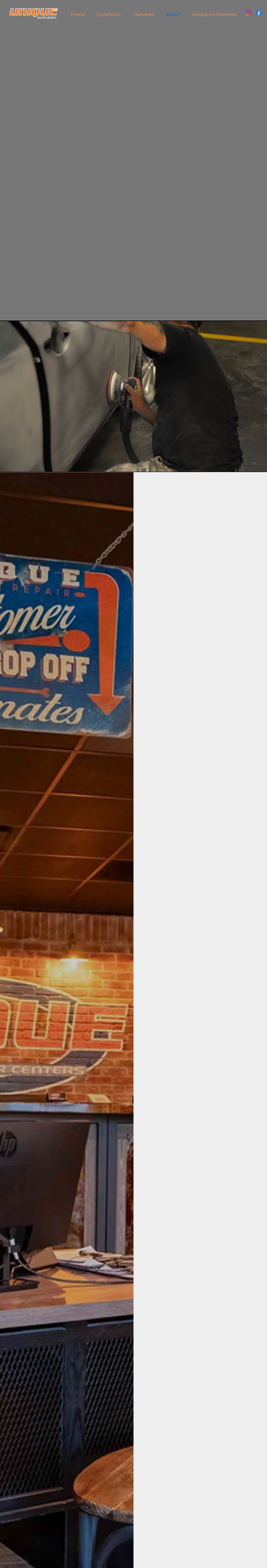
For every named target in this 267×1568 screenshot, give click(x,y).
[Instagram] (248, 12)
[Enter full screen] (261, 466)
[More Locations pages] (122, 14)
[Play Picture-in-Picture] (254, 466)
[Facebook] (258, 12)
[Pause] (5, 466)
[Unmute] (12, 466)
